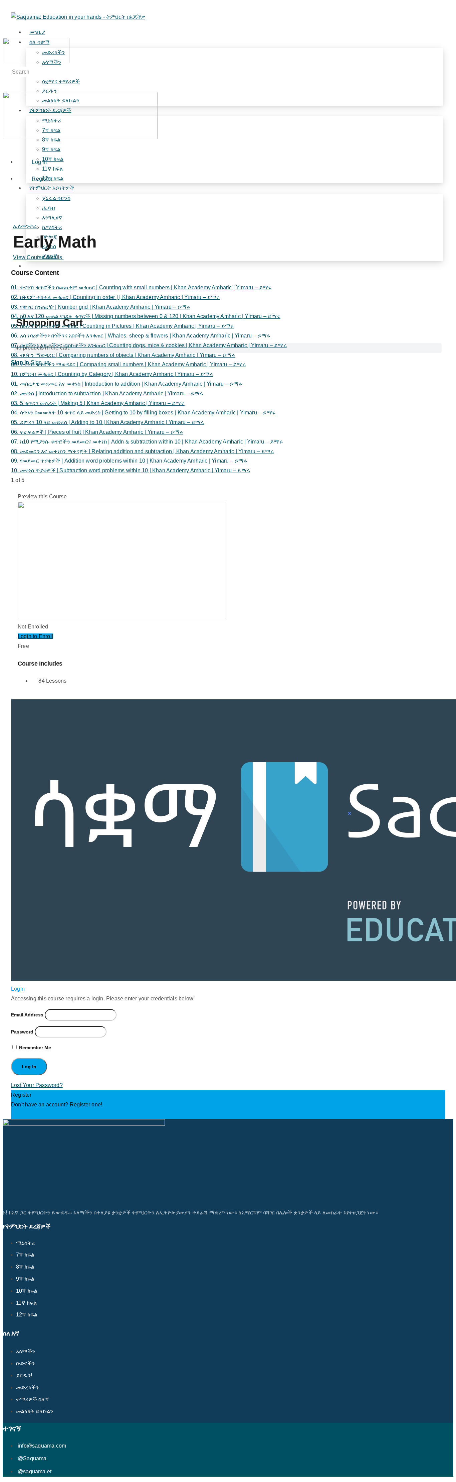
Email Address (27, 1014)
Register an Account (35, 1114)
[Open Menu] (6, 32)
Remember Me (34, 1047)
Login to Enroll (35, 636)
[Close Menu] (6, 147)
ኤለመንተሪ (25, 226)
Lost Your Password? (37, 1085)
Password (22, 1031)
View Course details (38, 257)
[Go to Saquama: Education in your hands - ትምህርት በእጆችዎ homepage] (78, 17)
